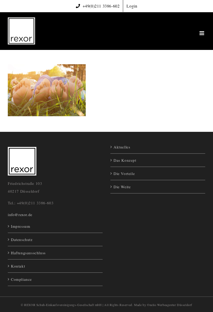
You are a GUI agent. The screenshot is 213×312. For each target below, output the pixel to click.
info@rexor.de (20, 214)
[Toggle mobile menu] (202, 33)
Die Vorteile (124, 173)
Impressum (20, 226)
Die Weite (122, 186)
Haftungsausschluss (28, 252)
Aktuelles (122, 147)
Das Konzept (125, 160)
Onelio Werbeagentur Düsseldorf (169, 305)
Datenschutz (22, 239)
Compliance (21, 279)
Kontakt (18, 266)
